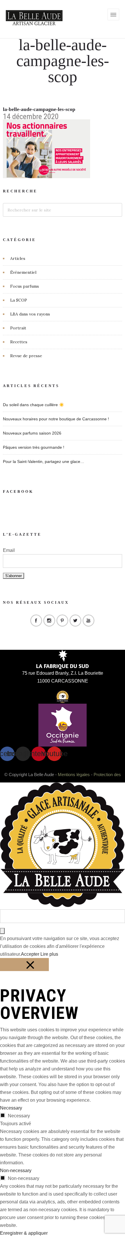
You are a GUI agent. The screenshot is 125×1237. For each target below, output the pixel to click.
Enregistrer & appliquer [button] (24, 1233)
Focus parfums (24, 286)
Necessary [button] (11, 1107)
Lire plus (49, 954)
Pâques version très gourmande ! (33, 447)
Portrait (18, 328)
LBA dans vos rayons (30, 314)
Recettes (18, 341)
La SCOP (18, 300)
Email (9, 550)
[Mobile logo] (62, 905)
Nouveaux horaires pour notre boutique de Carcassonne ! (56, 419)
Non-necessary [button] (15, 1170)
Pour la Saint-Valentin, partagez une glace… (43, 461)
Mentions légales (74, 774)
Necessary (19, 1115)
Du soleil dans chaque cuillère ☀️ (33, 404)
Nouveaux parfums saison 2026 (32, 433)
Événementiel (23, 272)
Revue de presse (26, 355)
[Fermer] (24, 964)
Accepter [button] (30, 954)
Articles (17, 258)
